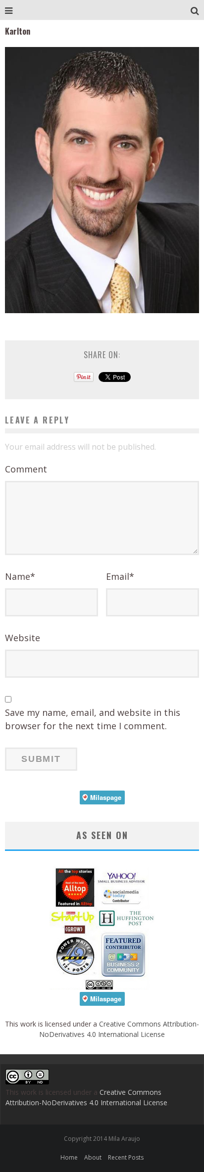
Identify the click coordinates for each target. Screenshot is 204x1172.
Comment (26, 469)
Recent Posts (126, 1157)
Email (120, 576)
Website (22, 638)
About (93, 1157)
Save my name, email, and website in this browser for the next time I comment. (92, 719)
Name (20, 576)
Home (69, 1157)
